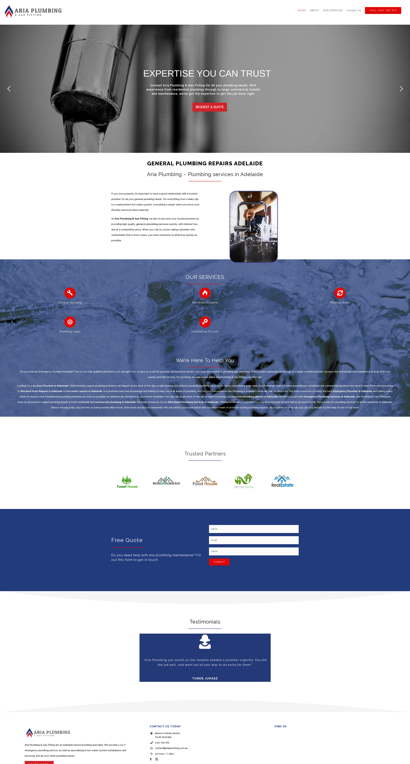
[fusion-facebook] (151, 759)
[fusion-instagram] (156, 759)
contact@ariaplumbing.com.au (171, 748)
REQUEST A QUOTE (210, 105)
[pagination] (201, 688)
